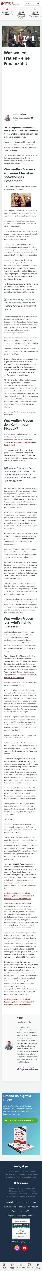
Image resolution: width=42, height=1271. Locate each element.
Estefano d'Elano (19, 114)
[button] (4, 1266)
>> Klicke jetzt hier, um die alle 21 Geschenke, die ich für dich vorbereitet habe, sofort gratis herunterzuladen (19, 895)
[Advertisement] (21, 90)
